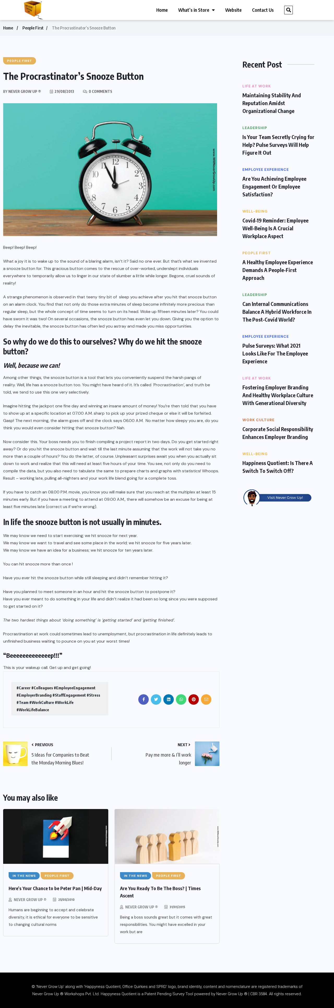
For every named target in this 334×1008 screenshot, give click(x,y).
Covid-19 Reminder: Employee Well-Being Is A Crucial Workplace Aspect (275, 228)
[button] (288, 10)
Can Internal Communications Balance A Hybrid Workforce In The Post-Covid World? (277, 311)
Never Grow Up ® (30, 899)
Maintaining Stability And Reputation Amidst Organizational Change (271, 103)
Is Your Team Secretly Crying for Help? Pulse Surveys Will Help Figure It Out (278, 145)
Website (233, 10)
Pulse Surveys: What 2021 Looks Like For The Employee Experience (275, 353)
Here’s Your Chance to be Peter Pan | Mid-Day (55, 888)
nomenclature (238, 986)
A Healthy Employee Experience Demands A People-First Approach (277, 270)
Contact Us (263, 10)
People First (33, 28)
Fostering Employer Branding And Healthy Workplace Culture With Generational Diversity (277, 395)
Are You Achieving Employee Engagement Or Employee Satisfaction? (274, 186)
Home (162, 10)
